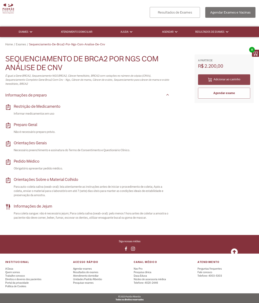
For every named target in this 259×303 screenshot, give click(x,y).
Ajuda (124, 31)
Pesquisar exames (83, 282)
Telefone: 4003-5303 (210, 275)
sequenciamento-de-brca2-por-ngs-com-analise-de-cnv (67, 44)
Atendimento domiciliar (76, 31)
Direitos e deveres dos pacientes (23, 279)
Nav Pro (138, 268)
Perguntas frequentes (210, 268)
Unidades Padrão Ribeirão (87, 279)
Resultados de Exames (175, 12)
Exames (23, 31)
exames (21, 44)
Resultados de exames (209, 31)
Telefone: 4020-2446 (146, 282)
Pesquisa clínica (142, 272)
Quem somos (12, 272)
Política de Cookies (15, 286)
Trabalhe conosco (15, 275)
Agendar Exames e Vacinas (230, 12)
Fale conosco (205, 272)
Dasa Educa (140, 275)
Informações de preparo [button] (26, 95)
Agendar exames (82, 268)
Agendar (168, 31)
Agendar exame (224, 93)
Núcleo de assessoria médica (150, 279)
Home (9, 44)
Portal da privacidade (17, 282)
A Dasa (9, 268)
